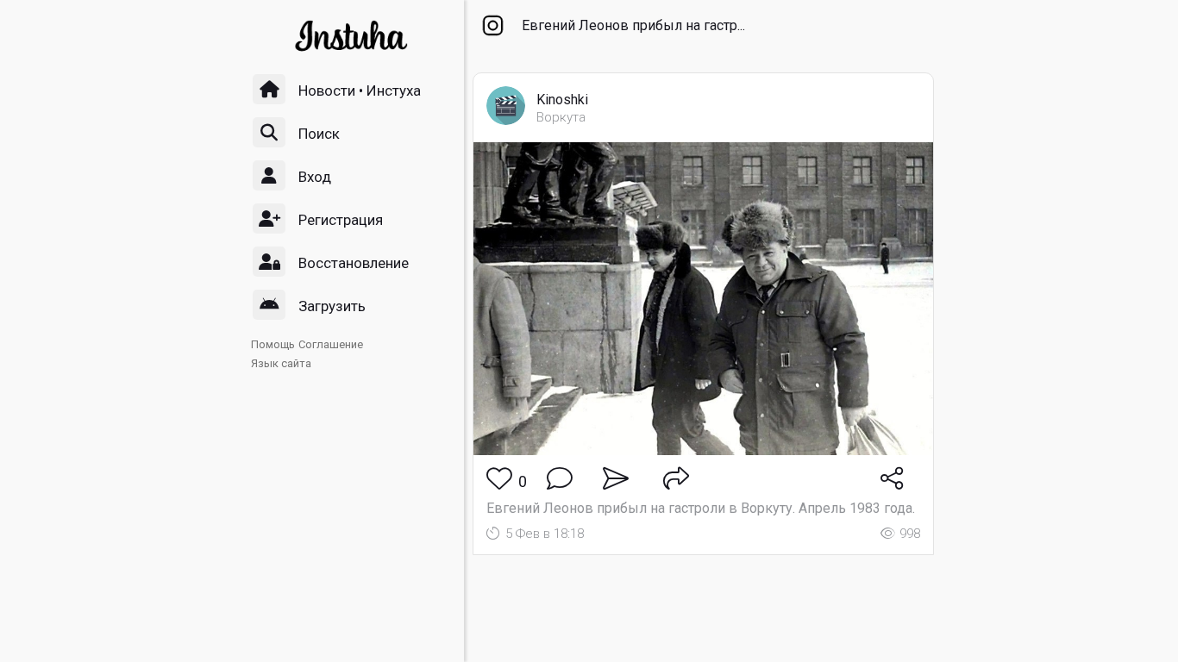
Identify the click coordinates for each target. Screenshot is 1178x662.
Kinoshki (562, 99)
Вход (314, 176)
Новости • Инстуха (359, 90)
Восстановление (353, 263)
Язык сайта (281, 363)
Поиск (319, 133)
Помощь (273, 344)
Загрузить (332, 306)
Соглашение (330, 344)
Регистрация (340, 219)
